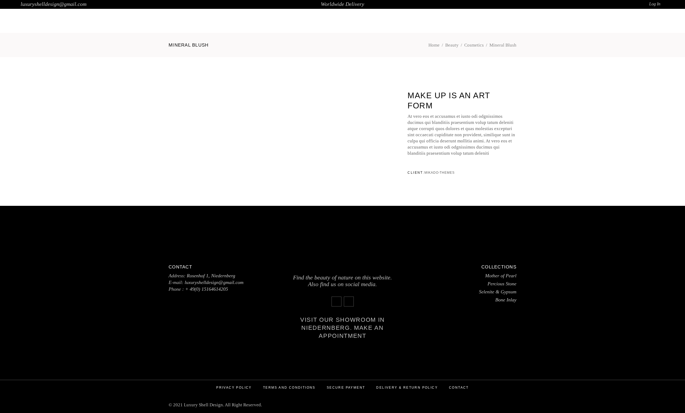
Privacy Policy (234, 387)
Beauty (452, 45)
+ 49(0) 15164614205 (206, 289)
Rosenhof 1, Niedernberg (211, 275)
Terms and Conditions (289, 387)
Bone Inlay (505, 299)
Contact (459, 387)
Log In (654, 4)
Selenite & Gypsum (497, 291)
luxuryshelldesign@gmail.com (53, 4)
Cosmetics (474, 45)
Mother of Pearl (500, 275)
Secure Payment (346, 387)
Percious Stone (502, 283)
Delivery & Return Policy (407, 387)
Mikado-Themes (439, 173)
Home (434, 45)
